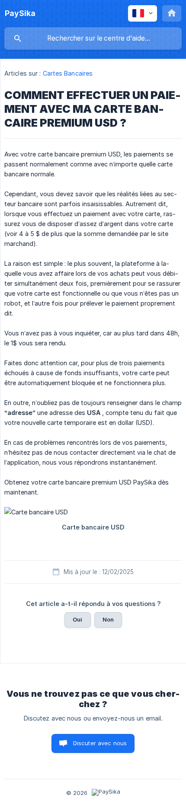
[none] (20, 13)
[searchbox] (93, 38)
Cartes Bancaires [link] (68, 73)
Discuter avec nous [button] (100, 743)
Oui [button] (77, 619)
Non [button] (108, 619)
